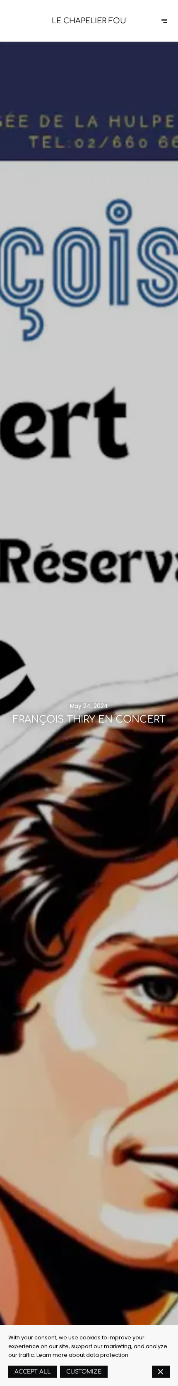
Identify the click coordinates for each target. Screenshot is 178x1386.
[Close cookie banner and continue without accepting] (161, 1371)
